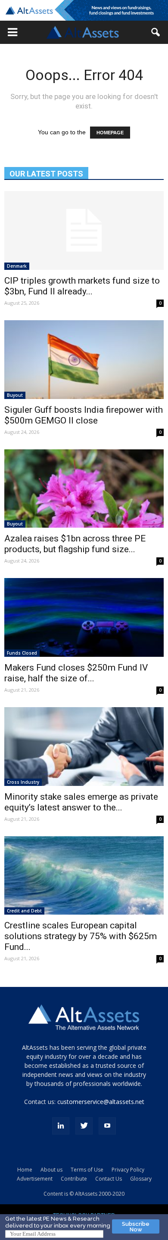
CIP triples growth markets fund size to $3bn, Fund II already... (82, 286)
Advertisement (35, 1178)
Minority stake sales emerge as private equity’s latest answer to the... (81, 802)
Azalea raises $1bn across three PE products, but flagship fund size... (75, 543)
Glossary (141, 1178)
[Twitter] (84, 1126)
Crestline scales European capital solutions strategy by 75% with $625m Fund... (80, 936)
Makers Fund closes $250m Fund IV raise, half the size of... (76, 672)
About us (51, 1169)
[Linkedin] (60, 1126)
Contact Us (108, 1178)
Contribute (74, 1178)
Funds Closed (22, 653)
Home (24, 1169)
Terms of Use (87, 1169)
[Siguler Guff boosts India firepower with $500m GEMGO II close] (84, 359)
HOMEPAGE (110, 132)
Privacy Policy (128, 1169)
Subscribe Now (135, 1227)
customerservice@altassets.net (100, 1102)
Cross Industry (23, 782)
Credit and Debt (24, 911)
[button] (12, 32)
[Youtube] (107, 1126)
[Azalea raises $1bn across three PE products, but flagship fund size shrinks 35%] (84, 488)
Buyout (15, 395)
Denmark (17, 266)
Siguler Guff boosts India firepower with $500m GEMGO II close (83, 415)
